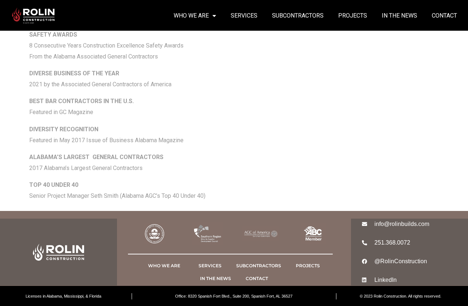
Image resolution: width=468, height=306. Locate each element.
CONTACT (444, 15)
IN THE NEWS (399, 15)
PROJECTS (352, 15)
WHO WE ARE (191, 15)
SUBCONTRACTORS (298, 15)
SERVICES (244, 15)
